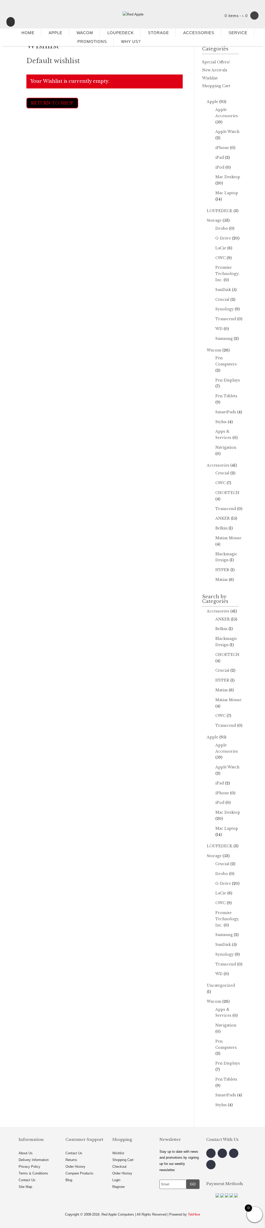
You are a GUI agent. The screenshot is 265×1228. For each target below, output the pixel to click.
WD (219, 328)
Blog (68, 1180)
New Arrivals (214, 70)
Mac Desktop (227, 177)
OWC (220, 258)
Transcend (225, 319)
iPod (219, 167)
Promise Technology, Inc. (227, 273)
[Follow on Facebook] (211, 1153)
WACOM (85, 33)
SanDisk (223, 289)
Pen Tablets (226, 396)
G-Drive (223, 238)
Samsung (224, 338)
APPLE (55, 33)
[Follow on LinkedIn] (211, 1164)
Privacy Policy (29, 1167)
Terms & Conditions (33, 1173)
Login (116, 1180)
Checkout (119, 1167)
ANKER (222, 518)
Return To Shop (52, 103)
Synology (224, 309)
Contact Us (27, 1180)
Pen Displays (227, 380)
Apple (212, 101)
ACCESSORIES (198, 33)
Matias (221, 579)
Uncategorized (221, 985)
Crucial (222, 299)
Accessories (218, 465)
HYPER (222, 569)
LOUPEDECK (120, 33)
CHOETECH (227, 492)
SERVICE (238, 33)
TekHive (194, 1214)
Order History (75, 1167)
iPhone (222, 147)
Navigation (225, 447)
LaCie (220, 248)
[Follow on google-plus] (233, 1153)
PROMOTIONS (92, 41)
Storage (214, 220)
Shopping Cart (216, 86)
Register (118, 1187)
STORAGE (158, 33)
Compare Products (79, 1173)
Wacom (214, 350)
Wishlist (210, 78)
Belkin (221, 528)
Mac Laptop (226, 193)
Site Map (25, 1187)
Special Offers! (216, 62)
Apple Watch (227, 131)
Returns (71, 1160)
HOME (26, 33)
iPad (219, 157)
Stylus (221, 422)
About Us (26, 1153)
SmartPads (225, 412)
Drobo (221, 228)
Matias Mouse (228, 538)
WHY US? (131, 41)
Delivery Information (34, 1160)
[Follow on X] (222, 1153)
